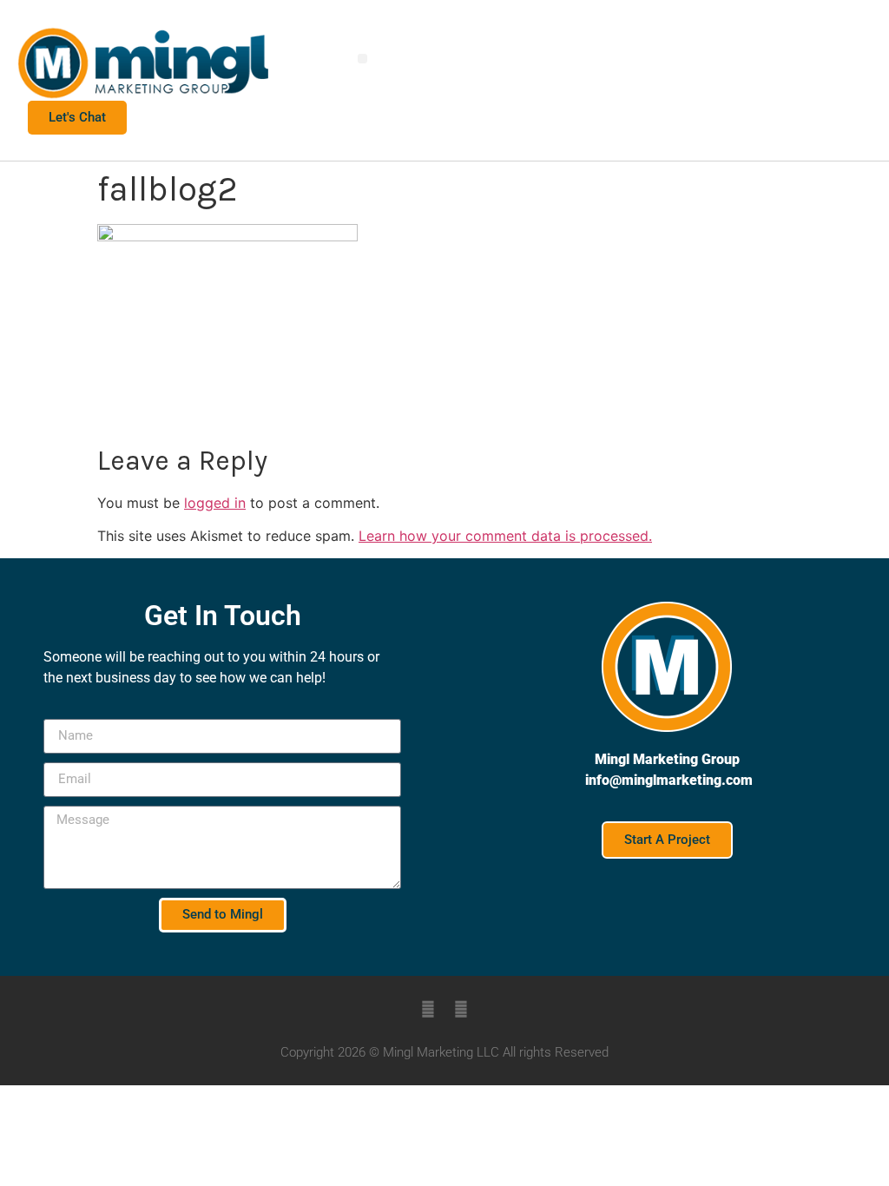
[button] (362, 58)
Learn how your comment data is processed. (505, 535)
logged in (215, 502)
